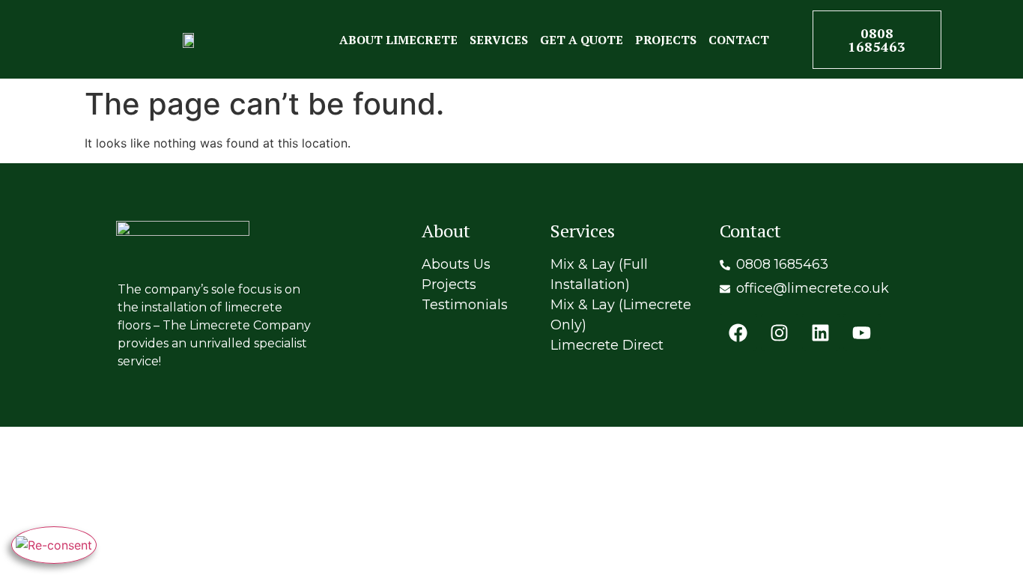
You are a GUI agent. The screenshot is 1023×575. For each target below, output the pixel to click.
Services (499, 39)
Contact (738, 39)
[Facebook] (738, 332)
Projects (665, 39)
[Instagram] (779, 332)
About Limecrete (398, 39)
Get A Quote (581, 39)
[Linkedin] (821, 332)
